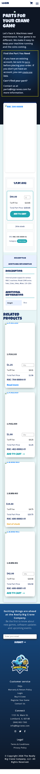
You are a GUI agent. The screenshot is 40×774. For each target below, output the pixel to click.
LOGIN (5, 3)
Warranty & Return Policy (20, 689)
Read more (13, 384)
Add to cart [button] (14, 454)
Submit (19, 642)
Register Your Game (20, 700)
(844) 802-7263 (20, 722)
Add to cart (20, 214)
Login (20, 693)
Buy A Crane (20, 696)
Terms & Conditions (20, 744)
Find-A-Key (22, 241)
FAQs (20, 686)
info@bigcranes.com (20, 725)
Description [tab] (20, 258)
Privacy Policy (20, 747)
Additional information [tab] (20, 264)
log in (27, 62)
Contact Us (20, 703)
